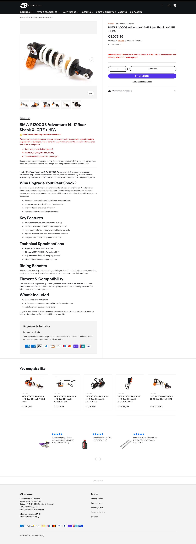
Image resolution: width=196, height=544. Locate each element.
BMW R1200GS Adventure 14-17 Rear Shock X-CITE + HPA (39, 17)
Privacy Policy (97, 498)
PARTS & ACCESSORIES (47, 12)
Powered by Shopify (37, 536)
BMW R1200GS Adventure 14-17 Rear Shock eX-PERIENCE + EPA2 (129, 399)
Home (21, 17)
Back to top (98, 480)
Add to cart (152, 69)
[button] (174, 5)
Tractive (111, 23)
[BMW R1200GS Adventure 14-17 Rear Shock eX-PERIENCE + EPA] (66, 383)
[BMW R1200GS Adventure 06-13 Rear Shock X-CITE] (162, 383)
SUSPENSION (25, 12)
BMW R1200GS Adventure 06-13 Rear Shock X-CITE (161, 397)
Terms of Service (98, 512)
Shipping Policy (97, 508)
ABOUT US (122, 12)
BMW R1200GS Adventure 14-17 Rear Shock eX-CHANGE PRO (97, 399)
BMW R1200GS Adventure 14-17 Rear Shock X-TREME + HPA (33, 399)
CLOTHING (86, 12)
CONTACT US (136, 12)
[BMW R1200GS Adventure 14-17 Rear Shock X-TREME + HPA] (34, 383)
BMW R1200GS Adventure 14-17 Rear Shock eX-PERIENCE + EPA (65, 399)
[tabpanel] (58, 218)
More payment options (142, 81)
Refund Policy (97, 503)
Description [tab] (25, 118)
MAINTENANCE (69, 12)
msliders (28, 536)
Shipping (121, 41)
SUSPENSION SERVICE (106, 12)
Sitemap (94, 517)
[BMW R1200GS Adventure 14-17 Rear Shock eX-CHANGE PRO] (98, 383)
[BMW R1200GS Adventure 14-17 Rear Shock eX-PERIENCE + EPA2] (130, 383)
